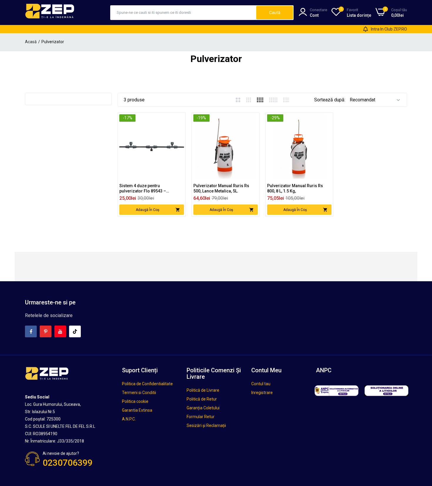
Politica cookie (135, 401)
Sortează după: (329, 100)
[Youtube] (60, 331)
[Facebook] (31, 331)
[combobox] (183, 12)
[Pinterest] (45, 331)
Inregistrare (262, 392)
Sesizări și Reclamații (206, 425)
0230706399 (68, 462)
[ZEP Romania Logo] (50, 12)
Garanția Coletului (203, 407)
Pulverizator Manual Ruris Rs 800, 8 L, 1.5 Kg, (295, 188)
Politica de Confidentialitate (147, 383)
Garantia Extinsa (137, 410)
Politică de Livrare (203, 390)
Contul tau (260, 383)
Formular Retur (201, 416)
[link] (179, 119)
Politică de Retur (202, 399)
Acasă (31, 41)
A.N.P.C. (129, 419)
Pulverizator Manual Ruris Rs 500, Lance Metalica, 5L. (221, 188)
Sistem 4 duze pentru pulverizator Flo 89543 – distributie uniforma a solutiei (147, 188)
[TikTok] (75, 331)
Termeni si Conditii (139, 392)
